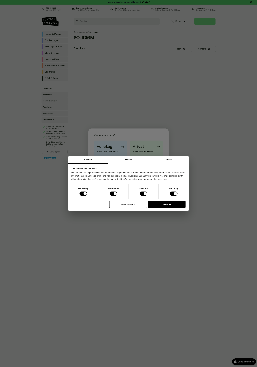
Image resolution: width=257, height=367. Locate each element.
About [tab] (169, 159)
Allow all (167, 204)
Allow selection (128, 204)
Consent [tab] (88, 159)
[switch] (113, 194)
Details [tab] (128, 159)
